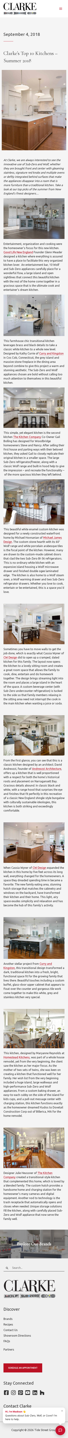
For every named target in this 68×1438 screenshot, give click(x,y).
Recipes (8, 1324)
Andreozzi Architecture (46, 768)
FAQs (6, 1341)
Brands (8, 1318)
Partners (8, 1349)
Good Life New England (18, 252)
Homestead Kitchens (16, 1057)
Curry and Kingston (51, 353)
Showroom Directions (17, 1335)
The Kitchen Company (27, 436)
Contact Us (10, 1330)
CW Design (10, 657)
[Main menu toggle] (61, 9)
